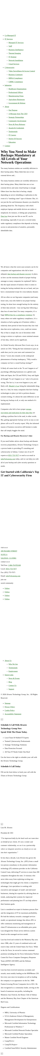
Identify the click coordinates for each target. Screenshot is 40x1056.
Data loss (4, 216)
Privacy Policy (10, 707)
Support (11, 689)
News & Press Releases (17, 124)
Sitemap (7, 703)
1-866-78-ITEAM (14, 565)
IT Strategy (13, 57)
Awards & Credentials (16, 128)
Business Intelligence (16, 50)
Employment (13, 671)
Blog (10, 682)
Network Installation (16, 60)
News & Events (14, 678)
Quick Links (9, 675)
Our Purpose (13, 110)
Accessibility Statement (13, 714)
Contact (7, 146)
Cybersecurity (9, 67)
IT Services (9, 39)
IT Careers (12, 135)
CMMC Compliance (16, 82)
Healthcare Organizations (17, 89)
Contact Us (12, 685)
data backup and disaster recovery (19, 274)
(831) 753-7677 (13, 455)
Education (12, 142)
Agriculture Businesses (17, 99)
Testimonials (13, 131)
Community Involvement (17, 121)
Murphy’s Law (14, 386)
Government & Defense (17, 103)
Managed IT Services (16, 43)
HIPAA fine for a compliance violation (18, 315)
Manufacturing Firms (16, 96)
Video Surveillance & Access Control (22, 71)
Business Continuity (16, 75)
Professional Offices (16, 92)
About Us (8, 661)
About (7, 107)
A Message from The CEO (18, 114)
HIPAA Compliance (16, 78)
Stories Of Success (15, 139)
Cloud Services (14, 64)
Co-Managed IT (10, 35)
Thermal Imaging (15, 53)
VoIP (10, 46)
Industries (8, 85)
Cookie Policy (10, 710)
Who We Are (13, 664)
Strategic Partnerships (16, 117)
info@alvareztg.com (8, 459)
